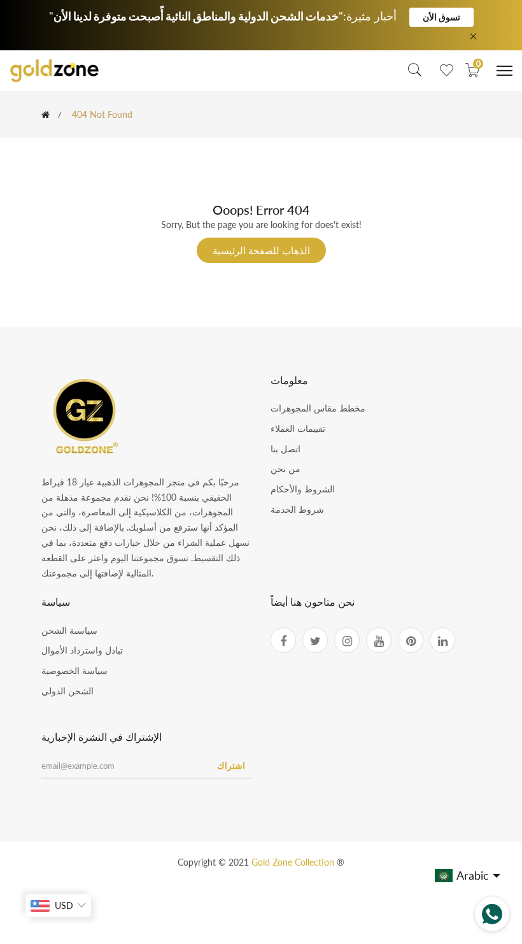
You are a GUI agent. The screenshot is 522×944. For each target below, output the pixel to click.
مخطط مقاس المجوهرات (318, 408)
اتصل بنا (285, 448)
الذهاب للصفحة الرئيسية (261, 250)
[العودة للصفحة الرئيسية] (45, 114)
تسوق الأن (441, 16)
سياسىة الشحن (69, 630)
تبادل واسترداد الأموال (82, 650)
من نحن (285, 468)
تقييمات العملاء (298, 428)
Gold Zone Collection (294, 862)
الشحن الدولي (67, 690)
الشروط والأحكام (303, 488)
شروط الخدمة (297, 509)
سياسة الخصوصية (74, 670)
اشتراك (231, 765)
